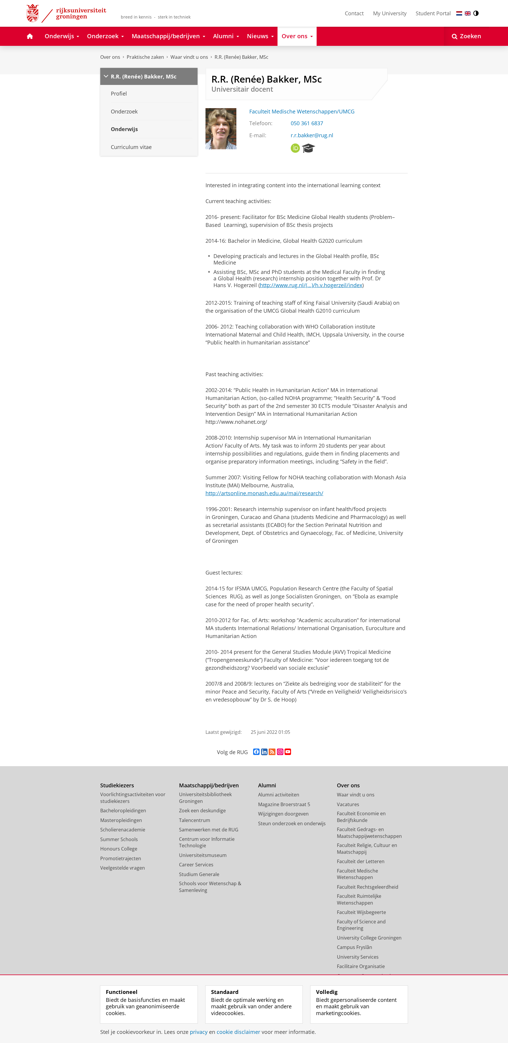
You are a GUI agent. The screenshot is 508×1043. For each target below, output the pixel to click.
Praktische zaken (145, 57)
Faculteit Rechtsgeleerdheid (367, 887)
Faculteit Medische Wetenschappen (357, 874)
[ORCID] (295, 148)
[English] (468, 13)
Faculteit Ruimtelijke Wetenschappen (359, 899)
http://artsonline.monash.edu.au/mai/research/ (264, 493)
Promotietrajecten (120, 858)
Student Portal (433, 13)
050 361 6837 (307, 123)
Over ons (110, 57)
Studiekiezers (117, 785)
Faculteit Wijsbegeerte (361, 912)
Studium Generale (199, 874)
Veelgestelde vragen (122, 868)
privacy (199, 1032)
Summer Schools (119, 839)
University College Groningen (369, 938)
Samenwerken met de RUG (208, 829)
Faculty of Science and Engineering (361, 925)
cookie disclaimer (238, 1032)
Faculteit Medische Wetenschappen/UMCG (302, 111)
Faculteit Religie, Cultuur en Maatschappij (367, 848)
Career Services (196, 864)
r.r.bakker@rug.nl (312, 135)
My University (390, 13)
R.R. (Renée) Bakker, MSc (241, 57)
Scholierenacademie (122, 829)
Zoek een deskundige (202, 810)
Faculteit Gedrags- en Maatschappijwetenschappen (369, 832)
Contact (354, 13)
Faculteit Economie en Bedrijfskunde (361, 816)
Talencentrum (194, 820)
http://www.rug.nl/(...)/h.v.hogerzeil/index (311, 285)
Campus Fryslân (354, 947)
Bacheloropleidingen (123, 810)
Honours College (118, 849)
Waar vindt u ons (189, 57)
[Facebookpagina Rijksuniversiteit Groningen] (256, 752)
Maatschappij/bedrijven (209, 785)
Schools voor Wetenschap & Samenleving (210, 886)
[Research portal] (308, 148)
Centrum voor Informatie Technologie (207, 842)
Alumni (267, 785)
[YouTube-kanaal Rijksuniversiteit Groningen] (288, 752)
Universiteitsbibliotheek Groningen (205, 797)
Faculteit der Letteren (361, 861)
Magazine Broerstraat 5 (284, 804)
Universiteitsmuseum (203, 855)
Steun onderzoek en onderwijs (292, 823)
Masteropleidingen (121, 820)
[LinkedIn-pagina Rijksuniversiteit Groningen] (264, 752)
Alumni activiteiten (278, 794)
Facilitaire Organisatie (361, 966)
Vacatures (348, 804)
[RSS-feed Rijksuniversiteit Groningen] (272, 752)
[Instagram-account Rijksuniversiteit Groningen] (280, 752)
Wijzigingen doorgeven (283, 814)
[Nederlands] (459, 13)
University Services (358, 957)
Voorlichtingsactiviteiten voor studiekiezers (133, 797)
